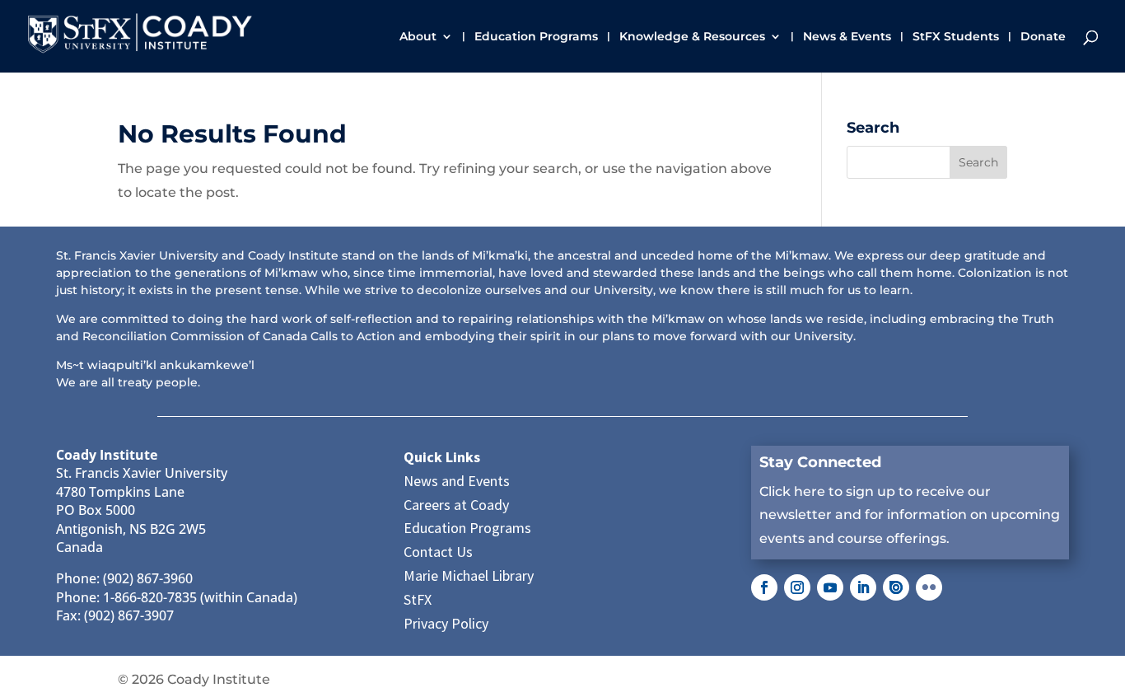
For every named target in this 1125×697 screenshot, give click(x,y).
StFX (418, 599)
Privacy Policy (446, 623)
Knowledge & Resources (692, 37)
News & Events (847, 37)
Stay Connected (820, 462)
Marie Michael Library (469, 575)
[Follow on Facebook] (764, 587)
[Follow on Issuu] (896, 587)
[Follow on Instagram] (797, 587)
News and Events (457, 480)
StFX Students (956, 37)
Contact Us (438, 551)
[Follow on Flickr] (929, 587)
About (417, 37)
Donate (1043, 37)
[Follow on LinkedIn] (863, 587)
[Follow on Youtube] (830, 587)
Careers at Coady (456, 504)
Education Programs (536, 37)
